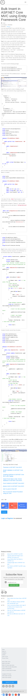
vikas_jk (8, 26)
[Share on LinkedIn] (19, 695)
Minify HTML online (6, 661)
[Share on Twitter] (4, 695)
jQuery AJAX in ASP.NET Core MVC (13, 486)
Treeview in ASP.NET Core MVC (12, 467)
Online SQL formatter (6, 677)
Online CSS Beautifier (6, 668)
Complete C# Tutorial (6, 674)
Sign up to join (10, 682)
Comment (4, 512)
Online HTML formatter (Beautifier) (9, 666)
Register (10, 518)
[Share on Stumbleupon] (16, 695)
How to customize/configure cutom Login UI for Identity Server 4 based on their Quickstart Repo (16, 607)
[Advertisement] (14, 535)
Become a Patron (15, 505)
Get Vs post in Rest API (10, 489)
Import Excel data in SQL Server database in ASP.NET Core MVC (12, 479)
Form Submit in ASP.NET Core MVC (13, 483)
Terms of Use (5, 656)
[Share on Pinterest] (10, 695)
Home (3, 649)
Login (3, 518)
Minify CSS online (6, 663)
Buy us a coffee (6, 505)
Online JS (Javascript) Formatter (9, 670)
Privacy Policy (5, 658)
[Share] (1, 695)
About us (4, 651)
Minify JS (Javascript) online (8, 665)
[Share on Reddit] (13, 695)
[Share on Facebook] (7, 695)
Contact (3, 654)
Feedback (4, 653)
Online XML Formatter (6, 675)
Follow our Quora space (22, 505)
